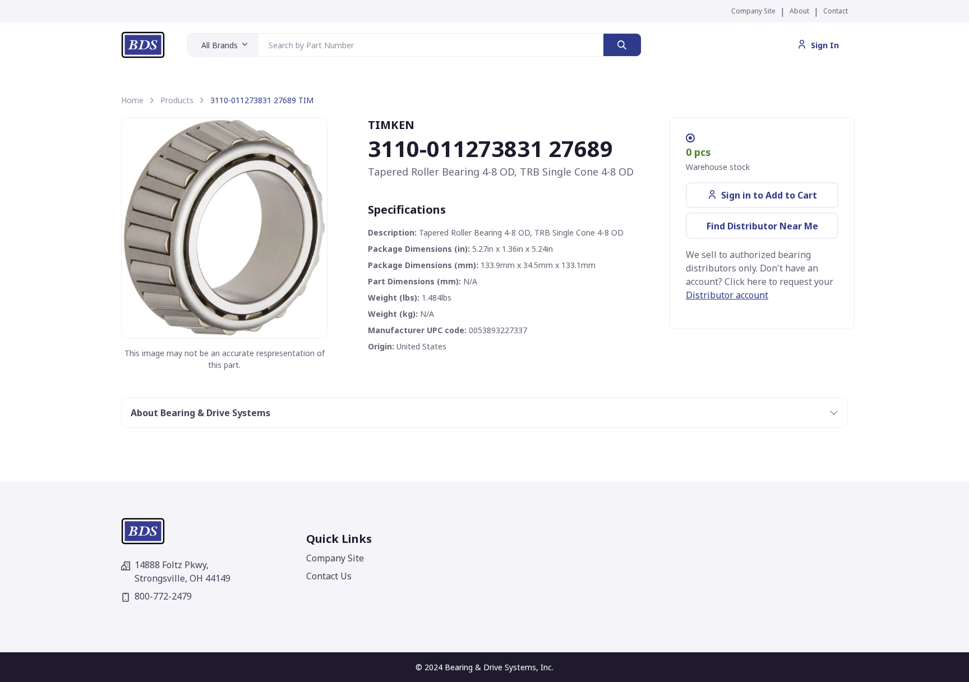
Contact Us (329, 576)
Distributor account (727, 295)
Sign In (825, 45)
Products (176, 100)
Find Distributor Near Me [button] (762, 226)
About (799, 11)
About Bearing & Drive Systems (200, 413)
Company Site (753, 11)
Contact (835, 11)
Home (132, 100)
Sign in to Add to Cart (769, 195)
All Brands (219, 45)
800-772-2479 (163, 596)
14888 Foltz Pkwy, (182, 571)
